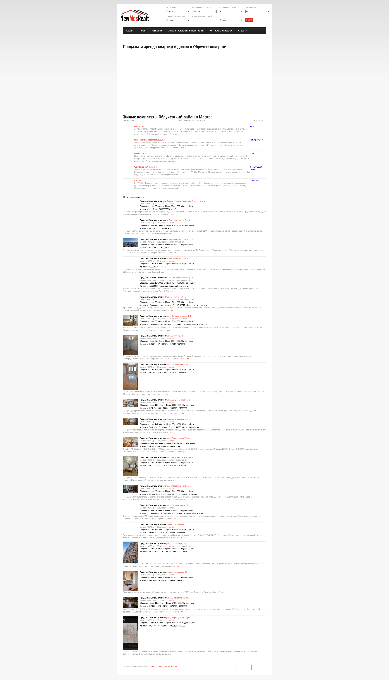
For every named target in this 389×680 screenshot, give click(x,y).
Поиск (142, 30)
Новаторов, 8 (140, 153)
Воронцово (139, 126)
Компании (157, 30)
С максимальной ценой (202, 16)
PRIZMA (137, 180)
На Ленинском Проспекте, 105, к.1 (149, 140)
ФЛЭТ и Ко (254, 180)
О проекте (153, 666)
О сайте (242, 30)
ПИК (252, 153)
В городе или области (201, 7)
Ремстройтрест (256, 140)
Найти (249, 20)
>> (172, 214)
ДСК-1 (252, 126)
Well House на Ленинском (145, 167)
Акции (129, 30)
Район (174, 666)
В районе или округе (227, 7)
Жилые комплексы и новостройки (185, 30)
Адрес (161, 666)
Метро (167, 666)
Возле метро (250, 7)
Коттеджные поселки (221, 30)
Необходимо (171, 7)
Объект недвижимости (175, 16)
